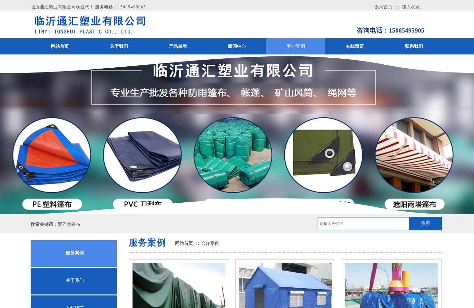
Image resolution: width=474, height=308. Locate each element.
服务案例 (75, 252)
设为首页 (383, 7)
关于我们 (75, 280)
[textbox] (364, 223)
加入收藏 (411, 7)
